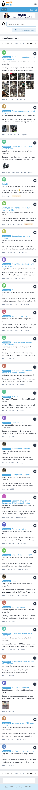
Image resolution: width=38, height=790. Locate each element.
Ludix (14, 581)
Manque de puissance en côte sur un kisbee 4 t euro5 (17, 372)
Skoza (4, 728)
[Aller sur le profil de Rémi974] (4, 203)
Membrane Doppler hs (21, 449)
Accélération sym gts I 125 (23, 751)
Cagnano (5, 754)
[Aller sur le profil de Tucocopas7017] (4, 392)
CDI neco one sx (18, 423)
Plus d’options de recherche (24, 30)
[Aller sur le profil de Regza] (4, 444)
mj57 (3, 666)
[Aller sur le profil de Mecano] (4, 52)
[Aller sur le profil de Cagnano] (4, 746)
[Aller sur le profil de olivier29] (4, 366)
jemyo (4, 638)
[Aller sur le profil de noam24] (4, 231)
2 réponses (24, 252)
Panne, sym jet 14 (19, 529)
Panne (14, 290)
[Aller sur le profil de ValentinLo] (4, 142)
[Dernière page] (35, 43)
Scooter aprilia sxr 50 (20, 688)
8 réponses (22, 99)
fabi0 (3, 186)
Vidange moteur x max (21, 607)
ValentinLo (5, 151)
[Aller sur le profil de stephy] (4, 338)
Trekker (15, 396)
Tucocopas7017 (7, 399)
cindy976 (5, 319)
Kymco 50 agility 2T (20, 316)
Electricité (31, 269)
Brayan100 (5, 269)
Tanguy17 (5, 505)
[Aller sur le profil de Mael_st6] (4, 550)
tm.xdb (4, 531)
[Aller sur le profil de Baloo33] (4, 683)
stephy (4, 347)
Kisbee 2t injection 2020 (22, 555)
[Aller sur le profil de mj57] (4, 657)
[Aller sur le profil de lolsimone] (4, 602)
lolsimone (5, 610)
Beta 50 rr (6, 184)
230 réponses (28, 172)
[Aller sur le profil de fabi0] (4, 179)
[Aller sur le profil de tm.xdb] (4, 524)
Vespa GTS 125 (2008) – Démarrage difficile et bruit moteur (17, 502)
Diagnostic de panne (28, 186)
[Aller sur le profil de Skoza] (4, 718)
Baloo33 (5, 690)
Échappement (31, 116)
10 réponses (23, 135)
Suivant (30, 43)
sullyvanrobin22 (7, 425)
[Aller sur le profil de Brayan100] (4, 259)
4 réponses (22, 517)
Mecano (4, 62)
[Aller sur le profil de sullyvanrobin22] (4, 418)
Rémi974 (5, 212)
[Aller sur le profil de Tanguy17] (4, 496)
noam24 (5, 241)
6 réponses (24, 569)
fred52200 (5, 293)
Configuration (6, 427)
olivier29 (5, 375)
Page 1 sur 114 (20, 43)
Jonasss (5, 116)
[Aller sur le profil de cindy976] (4, 311)
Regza (4, 451)
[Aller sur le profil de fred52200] (4, 285)
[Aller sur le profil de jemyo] (4, 628)
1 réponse (18, 224)
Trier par (32, 46)
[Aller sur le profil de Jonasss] (4, 106)
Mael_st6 (5, 558)
